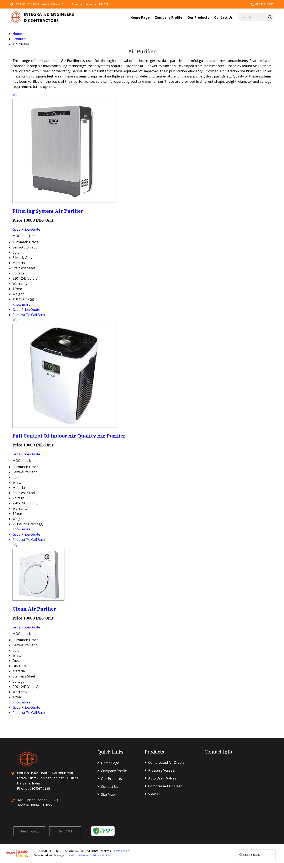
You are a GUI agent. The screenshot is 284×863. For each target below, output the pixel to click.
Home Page (140, 17)
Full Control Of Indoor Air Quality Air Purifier (68, 435)
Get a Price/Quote (26, 229)
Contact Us (223, 17)
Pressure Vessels (161, 770)
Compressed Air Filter (165, 786)
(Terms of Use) (121, 851)
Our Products (198, 17)
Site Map (108, 794)
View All (154, 794)
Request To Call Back (28, 314)
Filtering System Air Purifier (47, 211)
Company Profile (168, 17)
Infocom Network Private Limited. (91, 855)
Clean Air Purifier (34, 608)
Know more (21, 304)
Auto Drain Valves (162, 778)
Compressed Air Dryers (166, 762)
